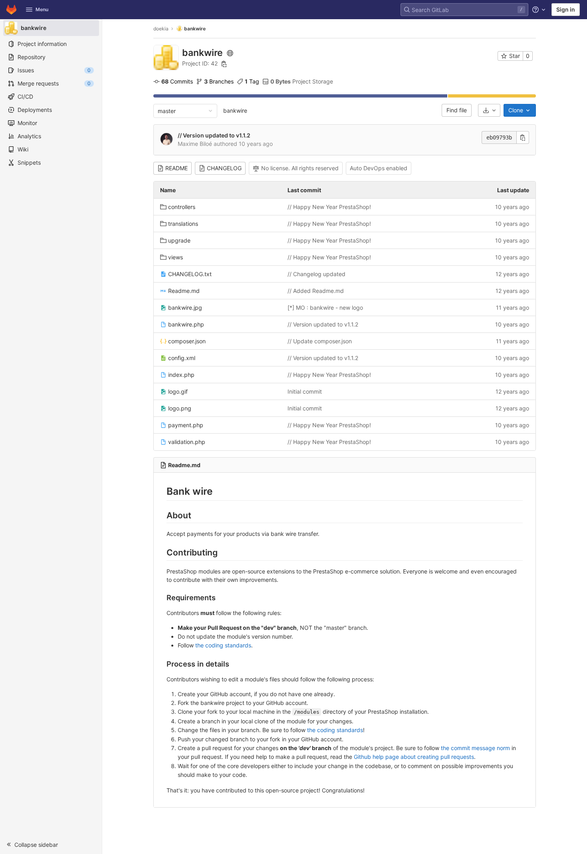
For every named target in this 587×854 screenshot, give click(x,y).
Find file (456, 110)
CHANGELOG (224, 168)
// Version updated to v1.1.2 (214, 135)
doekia (161, 29)
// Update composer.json (320, 341)
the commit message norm (475, 748)
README (176, 168)
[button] (51, 844)
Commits (177, 81)
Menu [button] (42, 9)
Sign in (565, 9)
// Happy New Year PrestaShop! (329, 206)
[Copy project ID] (224, 64)
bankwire (235, 110)
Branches (219, 81)
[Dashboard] (11, 10)
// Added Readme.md (316, 290)
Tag (252, 81)
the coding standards (223, 645)
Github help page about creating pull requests (414, 756)
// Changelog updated (316, 274)
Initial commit (305, 391)
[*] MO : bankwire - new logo (325, 307)
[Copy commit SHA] (522, 137)
